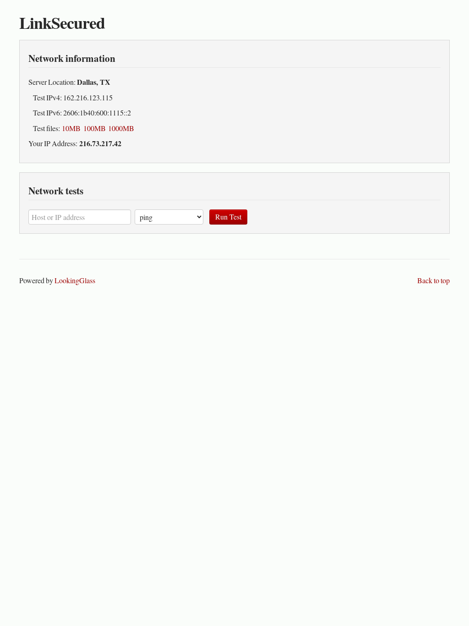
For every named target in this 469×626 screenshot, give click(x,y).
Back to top (433, 280)
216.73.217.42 (100, 143)
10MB (71, 128)
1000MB (121, 128)
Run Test (228, 216)
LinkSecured (62, 22)
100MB (94, 128)
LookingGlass (75, 280)
